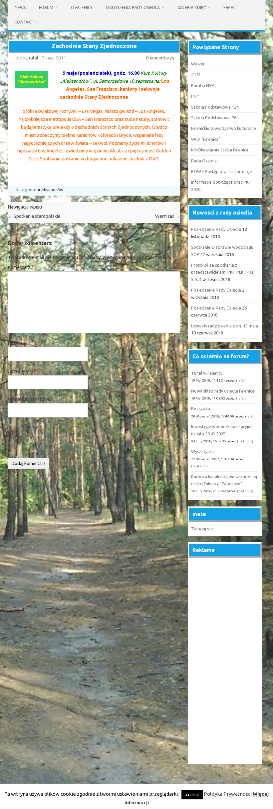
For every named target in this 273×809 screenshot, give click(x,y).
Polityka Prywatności (228, 794)
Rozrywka (200, 408)
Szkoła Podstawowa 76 (213, 117)
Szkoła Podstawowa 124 (215, 107)
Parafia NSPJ (203, 85)
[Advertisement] (224, 661)
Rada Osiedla (204, 160)
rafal (33, 57)
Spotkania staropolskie (34, 216)
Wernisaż (167, 216)
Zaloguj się (202, 528)
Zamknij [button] (192, 794)
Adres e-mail (22, 371)
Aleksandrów (50, 189)
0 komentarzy (160, 57)
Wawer (198, 63)
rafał (240, 380)
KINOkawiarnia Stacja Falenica (219, 149)
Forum (46, 7)
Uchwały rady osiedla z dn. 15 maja (224, 325)
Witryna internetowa (29, 399)
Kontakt (24, 22)
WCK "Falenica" (205, 139)
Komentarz (21, 267)
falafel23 (199, 466)
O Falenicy (82, 7)
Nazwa (16, 343)
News (20, 7)
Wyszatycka (202, 451)
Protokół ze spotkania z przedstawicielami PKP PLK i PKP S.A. (223, 272)
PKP (195, 96)
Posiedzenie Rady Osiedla (216, 229)
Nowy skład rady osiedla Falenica (222, 391)
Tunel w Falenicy (206, 373)
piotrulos (245, 441)
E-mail (229, 7)
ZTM (195, 74)
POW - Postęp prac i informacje (221, 171)
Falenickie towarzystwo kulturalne (223, 128)
